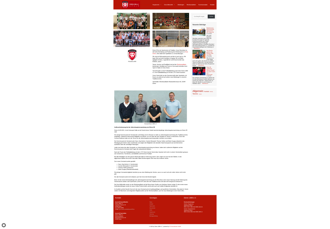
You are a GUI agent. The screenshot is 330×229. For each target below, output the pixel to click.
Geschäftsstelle (168, 4)
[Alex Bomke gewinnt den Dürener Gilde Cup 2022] (198, 54)
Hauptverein (156, 4)
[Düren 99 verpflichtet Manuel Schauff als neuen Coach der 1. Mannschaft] (198, 71)
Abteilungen (181, 4)
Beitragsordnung (154, 216)
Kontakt (212, 4)
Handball (206, 91)
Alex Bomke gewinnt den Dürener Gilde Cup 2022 (210, 53)
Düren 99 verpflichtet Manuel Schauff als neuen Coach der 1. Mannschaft (211, 71)
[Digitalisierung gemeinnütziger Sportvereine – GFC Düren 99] (198, 31)
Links (151, 210)
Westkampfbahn (191, 4)
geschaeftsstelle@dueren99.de (126, 209)
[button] (4, 225)
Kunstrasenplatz (203, 4)
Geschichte (152, 208)
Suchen (211, 16)
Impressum (152, 212)
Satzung (152, 214)
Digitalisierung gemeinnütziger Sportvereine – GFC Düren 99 (210, 30)
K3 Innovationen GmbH (175, 226)
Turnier (200, 94)
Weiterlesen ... (197, 48)
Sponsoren (152, 206)
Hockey (211, 91)
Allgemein (197, 91)
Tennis (195, 94)
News (151, 202)
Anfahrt (151, 204)
